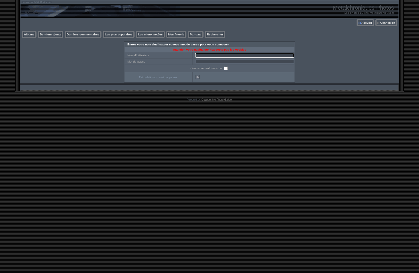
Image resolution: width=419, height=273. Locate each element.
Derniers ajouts (50, 34)
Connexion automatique (206, 68)
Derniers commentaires (83, 34)
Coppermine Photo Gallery (217, 99)
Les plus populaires (119, 34)
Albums (29, 34)
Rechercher (215, 34)
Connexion (387, 22)
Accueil (366, 22)
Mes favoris (176, 34)
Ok (197, 77)
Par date (196, 34)
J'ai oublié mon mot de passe (158, 77)
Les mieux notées (150, 34)
